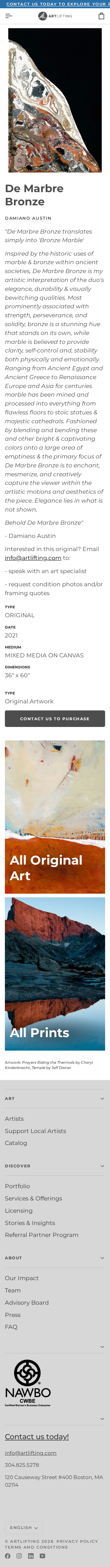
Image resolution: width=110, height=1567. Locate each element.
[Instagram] (19, 1556)
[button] (55, 1347)
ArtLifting (25, 1541)
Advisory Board (27, 1302)
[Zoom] (55, 100)
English (21, 1527)
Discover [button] (18, 1165)
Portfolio (17, 1186)
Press (12, 1314)
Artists (14, 1118)
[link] (55, 718)
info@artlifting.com (33, 557)
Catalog (16, 1143)
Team (13, 1290)
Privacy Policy (77, 1541)
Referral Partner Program (42, 1234)
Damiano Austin (28, 218)
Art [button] (10, 1098)
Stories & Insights (30, 1223)
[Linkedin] (31, 1556)
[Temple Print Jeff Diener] (55, 974)
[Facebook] (7, 1556)
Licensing (19, 1210)
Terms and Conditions (36, 1547)
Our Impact (22, 1278)
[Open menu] (14, 16)
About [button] (13, 1257)
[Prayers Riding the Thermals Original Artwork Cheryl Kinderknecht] (55, 817)
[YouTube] (42, 1556)
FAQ (11, 1326)
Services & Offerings (33, 1198)
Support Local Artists (35, 1131)
